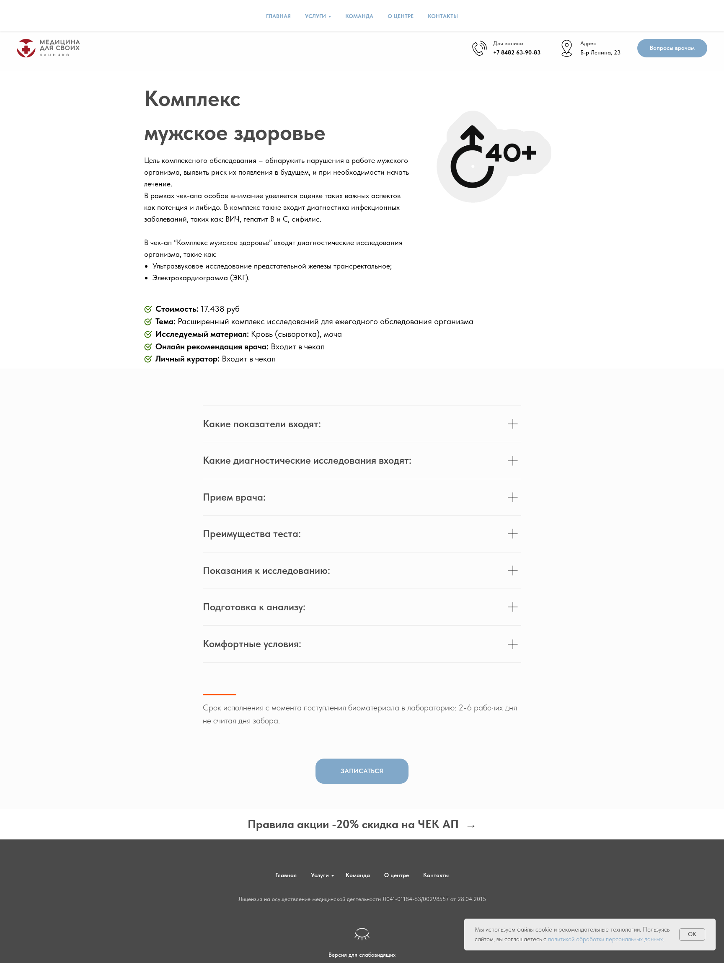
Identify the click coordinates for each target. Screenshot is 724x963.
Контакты (443, 16)
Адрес (588, 43)
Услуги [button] (315, 16)
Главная (278, 16)
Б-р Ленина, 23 (600, 52)
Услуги (320, 875)
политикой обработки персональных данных (605, 939)
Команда (359, 16)
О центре (401, 16)
